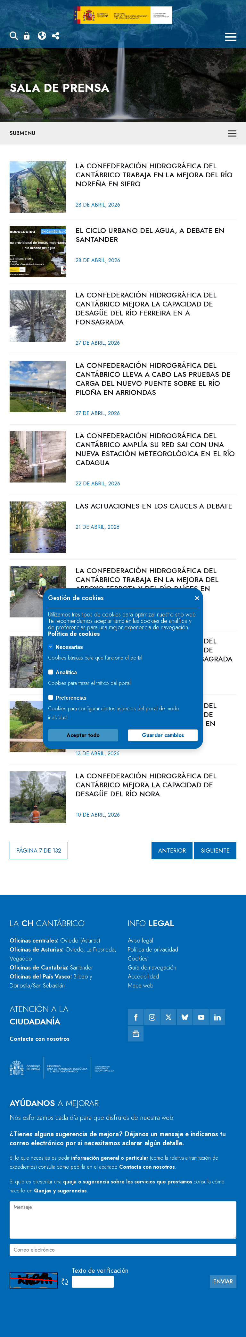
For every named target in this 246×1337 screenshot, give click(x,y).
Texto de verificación (100, 1270)
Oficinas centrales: (55, 940)
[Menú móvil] (230, 37)
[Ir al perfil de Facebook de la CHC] (136, 1017)
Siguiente (215, 850)
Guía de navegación (152, 967)
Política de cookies (74, 634)
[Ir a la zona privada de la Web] (28, 36)
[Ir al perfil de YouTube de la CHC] (201, 1017)
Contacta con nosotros (40, 1039)
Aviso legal (140, 940)
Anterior (172, 850)
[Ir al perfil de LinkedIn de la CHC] (217, 1017)
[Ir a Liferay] (123, 15)
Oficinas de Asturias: (63, 954)
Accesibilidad (143, 976)
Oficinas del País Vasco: (51, 981)
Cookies (137, 958)
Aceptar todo (83, 735)
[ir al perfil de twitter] (168, 1017)
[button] (14, 37)
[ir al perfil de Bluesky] (185, 1017)
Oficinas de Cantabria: (51, 967)
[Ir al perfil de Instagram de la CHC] (152, 1017)
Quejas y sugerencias (60, 1190)
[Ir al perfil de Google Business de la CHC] (136, 1033)
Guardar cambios (163, 735)
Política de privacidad (153, 949)
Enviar (223, 1281)
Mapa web (140, 985)
